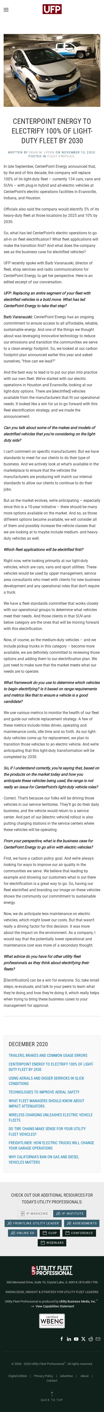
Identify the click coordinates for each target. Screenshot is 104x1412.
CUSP (52, 1233)
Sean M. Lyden (42, 152)
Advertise (66, 1376)
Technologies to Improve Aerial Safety (44, 1092)
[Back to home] (52, 9)
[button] (6, 9)
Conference (82, 1233)
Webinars (55, 1242)
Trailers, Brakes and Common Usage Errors (48, 1055)
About (85, 1376)
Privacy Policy (43, 1376)
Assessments (85, 1223)
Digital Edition (17, 1376)
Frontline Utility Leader (36, 1223)
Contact (52, 1380)
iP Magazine (37, 1213)
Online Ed (26, 1233)
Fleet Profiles (60, 156)
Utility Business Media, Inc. (78, 1301)
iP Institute (73, 1213)
